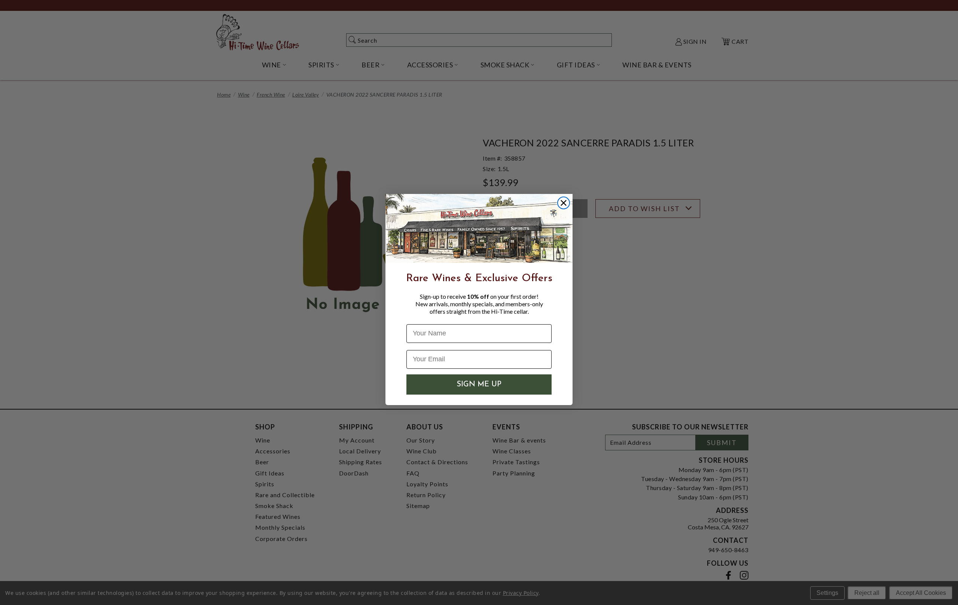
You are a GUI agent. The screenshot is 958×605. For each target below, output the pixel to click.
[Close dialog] (564, 203)
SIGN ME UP (479, 384)
